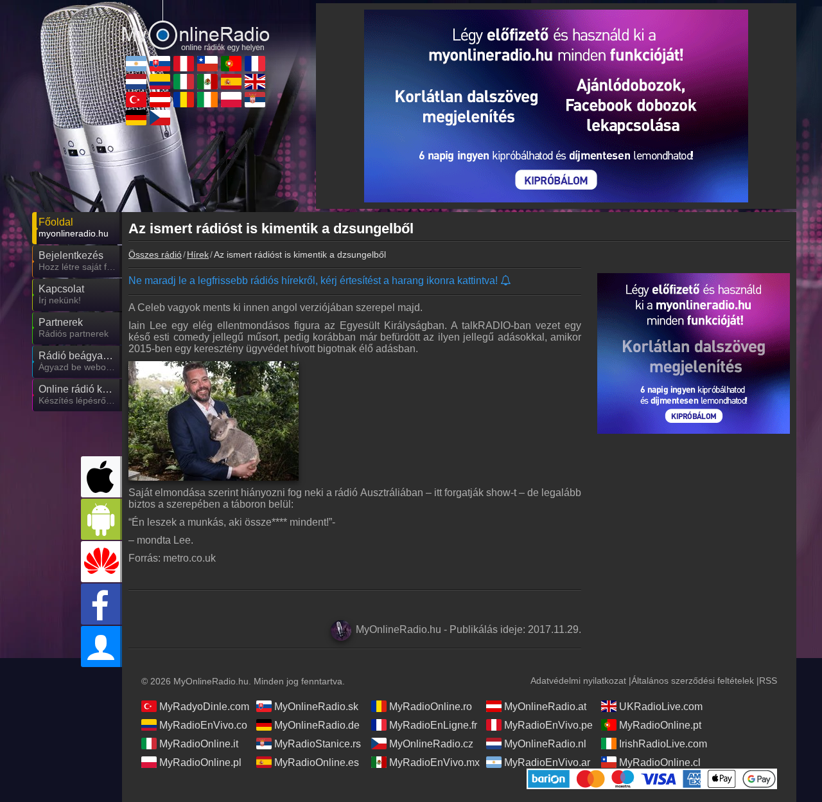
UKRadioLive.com (661, 706)
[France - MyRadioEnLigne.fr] (255, 63)
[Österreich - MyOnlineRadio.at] (160, 99)
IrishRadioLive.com (663, 743)
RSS (768, 680)
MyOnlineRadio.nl (545, 743)
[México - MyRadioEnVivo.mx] (207, 81)
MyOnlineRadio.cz (431, 743)
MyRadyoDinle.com (204, 706)
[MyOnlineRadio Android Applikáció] (101, 519)
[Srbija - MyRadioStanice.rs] (255, 99)
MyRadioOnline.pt (660, 725)
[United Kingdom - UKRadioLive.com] (255, 81)
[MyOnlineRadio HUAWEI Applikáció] (101, 561)
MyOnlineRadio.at (545, 706)
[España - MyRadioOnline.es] (231, 81)
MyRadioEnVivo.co (203, 725)
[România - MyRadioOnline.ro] (183, 99)
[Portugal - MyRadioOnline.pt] (231, 63)
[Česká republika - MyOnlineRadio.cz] (160, 117)
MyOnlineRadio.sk (316, 706)
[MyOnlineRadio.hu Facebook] (101, 604)
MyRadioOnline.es (316, 762)
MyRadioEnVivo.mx (434, 762)
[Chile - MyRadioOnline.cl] (207, 63)
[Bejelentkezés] (101, 646)
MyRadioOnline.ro (430, 706)
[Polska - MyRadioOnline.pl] (231, 99)
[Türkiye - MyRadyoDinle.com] (136, 99)
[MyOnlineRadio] (196, 25)
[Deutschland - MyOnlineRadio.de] (136, 117)
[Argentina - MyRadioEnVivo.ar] (136, 63)
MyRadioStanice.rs (317, 743)
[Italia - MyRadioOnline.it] (183, 81)
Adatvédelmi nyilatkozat (578, 680)
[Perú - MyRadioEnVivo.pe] (183, 63)
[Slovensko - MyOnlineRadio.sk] (160, 63)
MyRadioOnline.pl (200, 762)
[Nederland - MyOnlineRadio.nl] (136, 81)
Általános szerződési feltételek (692, 680)
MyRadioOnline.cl (660, 762)
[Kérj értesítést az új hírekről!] (506, 281)
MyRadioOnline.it (198, 743)
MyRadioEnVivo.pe (548, 725)
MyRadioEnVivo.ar (547, 762)
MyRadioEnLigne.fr (433, 725)
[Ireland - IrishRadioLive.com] (207, 99)
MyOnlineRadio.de (317, 725)
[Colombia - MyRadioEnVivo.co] (160, 81)
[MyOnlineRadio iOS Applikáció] (101, 476)
